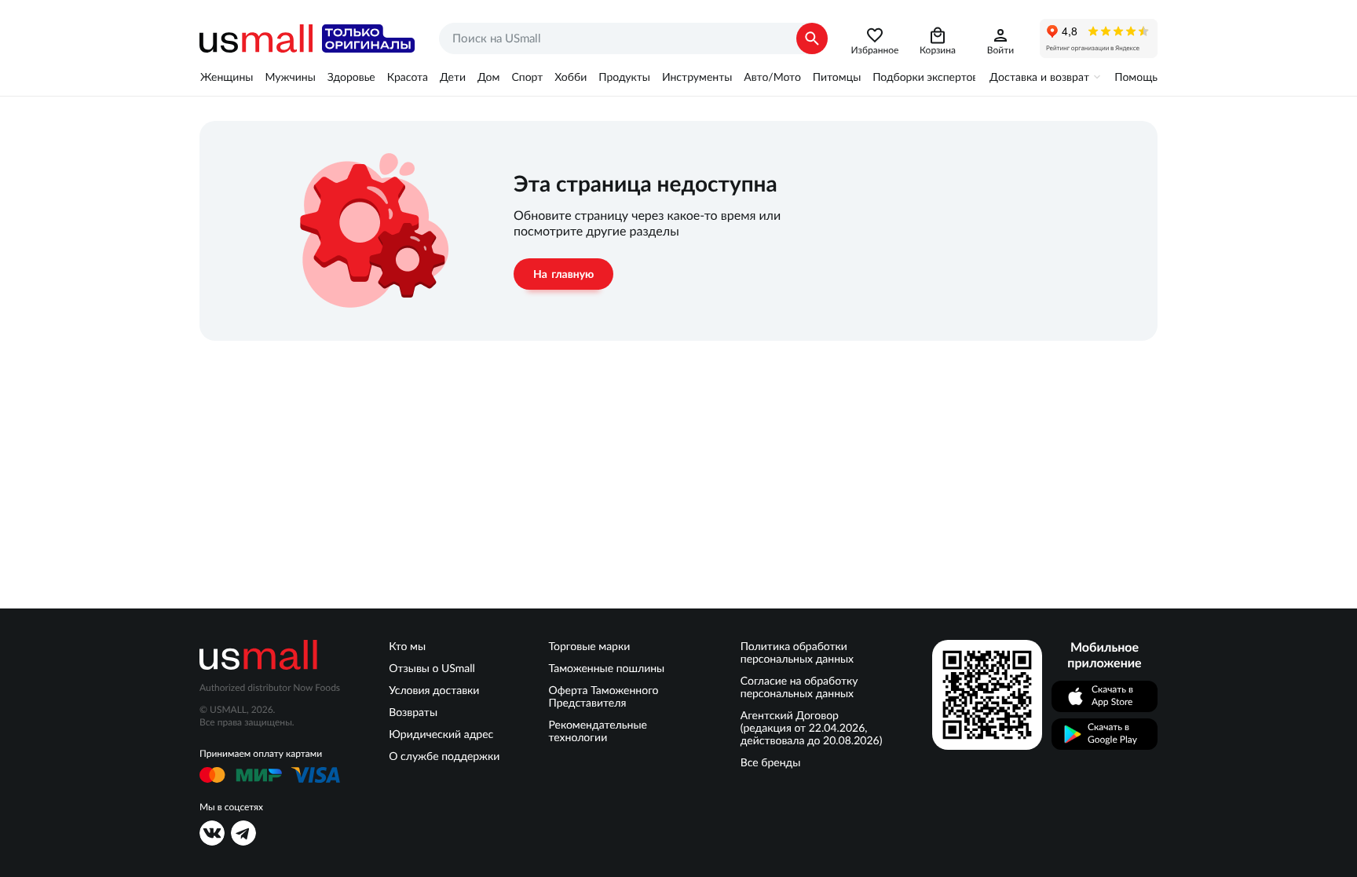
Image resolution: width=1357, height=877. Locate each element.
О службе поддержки (444, 756)
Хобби (570, 77)
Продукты (624, 77)
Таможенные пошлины (607, 668)
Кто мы (407, 646)
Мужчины (290, 77)
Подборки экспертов (925, 77)
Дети (453, 77)
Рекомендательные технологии (598, 731)
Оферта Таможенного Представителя (604, 696)
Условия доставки (434, 690)
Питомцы (837, 77)
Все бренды (771, 762)
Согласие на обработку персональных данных (799, 687)
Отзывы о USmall (432, 668)
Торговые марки (590, 646)
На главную (563, 274)
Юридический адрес (441, 734)
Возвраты (413, 712)
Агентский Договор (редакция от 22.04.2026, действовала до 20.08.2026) (812, 728)
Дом (488, 77)
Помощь (1136, 77)
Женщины (226, 77)
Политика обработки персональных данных (797, 652)
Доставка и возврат (1039, 77)
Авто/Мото (772, 77)
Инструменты (697, 77)
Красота (407, 77)
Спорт (527, 77)
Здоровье (351, 77)
